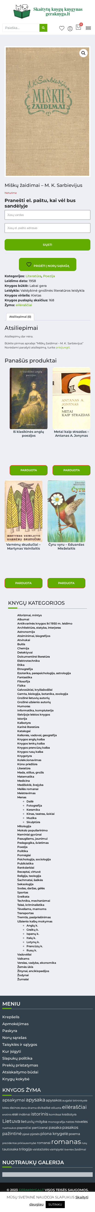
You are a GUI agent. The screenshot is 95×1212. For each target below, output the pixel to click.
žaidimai (80, 1149)
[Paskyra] (70, 29)
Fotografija (34, 805)
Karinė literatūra (28, 727)
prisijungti (63, 347)
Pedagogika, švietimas (33, 842)
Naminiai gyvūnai (29, 834)
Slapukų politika (17, 1058)
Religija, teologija (29, 876)
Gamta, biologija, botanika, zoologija (42, 694)
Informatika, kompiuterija (35, 710)
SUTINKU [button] (55, 1204)
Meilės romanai (27, 789)
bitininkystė (80, 1100)
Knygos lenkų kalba (31, 743)
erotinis (7, 1114)
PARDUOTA (29, 470)
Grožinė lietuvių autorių (33, 698)
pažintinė (12, 1133)
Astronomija (26, 631)
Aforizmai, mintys (29, 615)
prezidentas (9, 1143)
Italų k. (31, 938)
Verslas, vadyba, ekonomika (36, 962)
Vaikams (23, 958)
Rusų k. (32, 950)
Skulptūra (33, 822)
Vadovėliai (24, 954)
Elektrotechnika (28, 660)
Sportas (22, 892)
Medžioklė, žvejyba (30, 785)
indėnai (24, 1114)
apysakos (54, 1100)
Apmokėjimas (15, 1024)
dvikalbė (43, 1107)
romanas (66, 1142)
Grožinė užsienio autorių (34, 702)
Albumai (23, 619)
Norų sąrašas (14, 1037)
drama (32, 1107)
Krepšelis (10, 1017)
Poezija (49, 276)
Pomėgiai (24, 855)
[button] (88, 27)
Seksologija (25, 884)
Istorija (22, 718)
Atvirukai (23, 640)
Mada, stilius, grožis (30, 772)
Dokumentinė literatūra (33, 656)
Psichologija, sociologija (34, 859)
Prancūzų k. (35, 946)
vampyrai (57, 1149)
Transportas (25, 913)
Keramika (33, 809)
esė (15, 1114)
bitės (5, 1107)
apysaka (35, 1100)
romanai (43, 1143)
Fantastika (24, 677)
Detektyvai (25, 652)
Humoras (23, 706)
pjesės (35, 1134)
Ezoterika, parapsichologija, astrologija (44, 673)
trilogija (25, 1149)
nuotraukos (9, 1127)
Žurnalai (23, 979)
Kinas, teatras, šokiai (40, 814)
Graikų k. (33, 929)
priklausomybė (27, 1143)
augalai (67, 1100)
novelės (81, 1122)
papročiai (24, 1127)
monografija (56, 1122)
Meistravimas (26, 793)
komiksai (55, 1114)
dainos (15, 1107)
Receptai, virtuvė (29, 871)
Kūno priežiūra (27, 764)
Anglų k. (32, 925)
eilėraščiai (24, 305)
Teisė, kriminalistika (30, 905)
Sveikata (23, 896)
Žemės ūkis (25, 967)
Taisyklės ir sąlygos (19, 1044)
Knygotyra (24, 756)
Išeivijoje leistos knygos (33, 714)
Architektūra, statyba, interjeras (39, 627)
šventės (69, 1149)
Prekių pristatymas (20, 1065)
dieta (24, 1107)
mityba (41, 1121)
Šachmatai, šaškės (30, 880)
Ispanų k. (33, 933)
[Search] (43, 28)
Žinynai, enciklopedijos (33, 971)
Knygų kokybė (16, 1079)
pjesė (26, 1134)
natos (70, 1122)
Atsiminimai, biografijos (33, 636)
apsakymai (13, 1100)
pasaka (55, 1127)
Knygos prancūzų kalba (33, 747)
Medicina (23, 780)
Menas (21, 797)
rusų (84, 1143)
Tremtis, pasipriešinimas (34, 917)
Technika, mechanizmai (33, 900)
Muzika (31, 818)
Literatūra (33, 276)
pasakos (70, 1127)
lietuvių (28, 1121)
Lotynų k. (33, 942)
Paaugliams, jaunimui (32, 838)
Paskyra (9, 1031)
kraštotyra (69, 1114)
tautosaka (10, 1149)
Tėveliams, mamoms (31, 909)
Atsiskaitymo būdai (20, 1072)
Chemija (23, 648)
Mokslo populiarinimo (32, 830)
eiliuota (56, 1107)
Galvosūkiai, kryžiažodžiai (34, 689)
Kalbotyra (24, 722)
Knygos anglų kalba (31, 739)
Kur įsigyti (11, 1051)
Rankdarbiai (25, 867)
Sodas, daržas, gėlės (31, 888)
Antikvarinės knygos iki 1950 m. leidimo (44, 623)
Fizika (21, 685)
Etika (20, 665)
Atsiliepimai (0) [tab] (20, 316)
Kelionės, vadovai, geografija (37, 735)
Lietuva (11, 1121)
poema (74, 1134)
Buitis (21, 644)
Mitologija (24, 826)
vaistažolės (41, 1149)
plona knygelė (54, 1133)
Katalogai (23, 731)
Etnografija (25, 669)
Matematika (25, 776)
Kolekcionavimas (29, 760)
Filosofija (23, 681)
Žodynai (23, 975)
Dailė (30, 801)
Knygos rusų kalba (30, 751)
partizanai (40, 1128)
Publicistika (25, 863)
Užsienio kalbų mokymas (34, 921)
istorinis (39, 1114)
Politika (22, 851)
